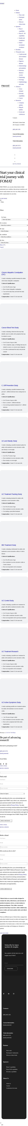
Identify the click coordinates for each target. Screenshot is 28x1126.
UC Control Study (8, 601)
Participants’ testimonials (12, 1053)
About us (18, 86)
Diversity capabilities (11, 1071)
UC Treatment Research (10, 651)
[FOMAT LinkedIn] (8, 993)
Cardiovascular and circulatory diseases (22, 57)
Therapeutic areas (20, 52)
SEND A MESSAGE (6, 889)
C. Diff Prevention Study (10, 385)
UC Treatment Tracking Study (12, 494)
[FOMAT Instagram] (13, 993)
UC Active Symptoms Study (11, 702)
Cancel (1, 247)
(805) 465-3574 (16, 145)
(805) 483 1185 (16, 129)
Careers (21, 98)
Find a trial (21, 15)
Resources (18, 100)
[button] (14, 1125)
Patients (18, 12)
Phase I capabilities (11, 1067)
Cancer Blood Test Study (10, 328)
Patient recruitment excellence (21, 45)
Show (2, 245)
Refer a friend (4, 768)
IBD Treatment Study (9, 545)
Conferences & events (11, 1088)
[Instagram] (6, 764)
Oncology (21, 79)
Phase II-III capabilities (12, 1069)
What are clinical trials (11, 1055)
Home (17, 10)
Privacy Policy (15, 805)
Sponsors (18, 26)
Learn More (3, 198)
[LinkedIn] (0, 764)
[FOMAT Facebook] (3, 993)
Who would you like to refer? (8, 851)
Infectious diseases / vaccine (21, 73)
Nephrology (22, 77)
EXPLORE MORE (4, 933)
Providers (18, 49)
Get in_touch (17, 163)
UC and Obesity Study (9, 441)
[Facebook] (3, 764)
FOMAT (2, 3)
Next (14, 732)
